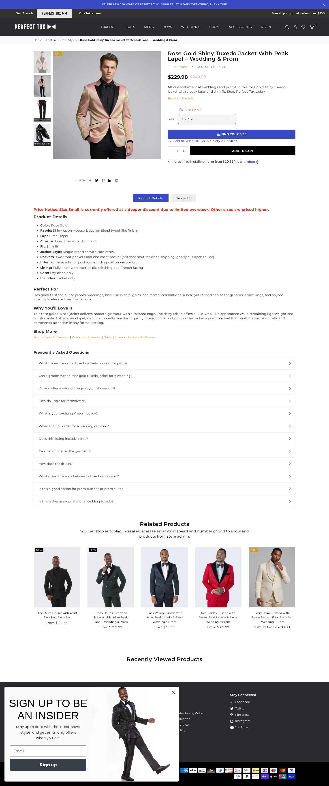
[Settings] (295, 26)
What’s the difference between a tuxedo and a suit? (79, 476)
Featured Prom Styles (61, 40)
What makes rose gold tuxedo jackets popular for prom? (83, 363)
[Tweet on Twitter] (96, 180)
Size (171, 119)
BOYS (167, 27)
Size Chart (192, 110)
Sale (58, 54)
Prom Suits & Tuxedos (51, 337)
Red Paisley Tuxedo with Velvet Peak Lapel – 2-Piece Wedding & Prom (218, 617)
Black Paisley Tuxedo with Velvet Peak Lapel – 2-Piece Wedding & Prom (165, 617)
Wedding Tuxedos (86, 337)
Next (157, 105)
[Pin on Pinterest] (103, 180)
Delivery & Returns (221, 141)
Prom (214, 27)
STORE (266, 27)
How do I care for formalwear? (62, 401)
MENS (149, 27)
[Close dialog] (173, 692)
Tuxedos (109, 27)
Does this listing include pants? (63, 438)
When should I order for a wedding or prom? (74, 426)
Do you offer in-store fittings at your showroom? (77, 388)
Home (38, 40)
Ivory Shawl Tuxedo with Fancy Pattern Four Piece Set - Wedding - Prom (272, 617)
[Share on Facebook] (90, 180)
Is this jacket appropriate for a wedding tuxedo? (76, 501)
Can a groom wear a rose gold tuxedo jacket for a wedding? (85, 376)
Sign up (48, 765)
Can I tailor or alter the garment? (65, 451)
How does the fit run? (55, 464)
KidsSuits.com (90, 13)
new (39, 550)
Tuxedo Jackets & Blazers (135, 337)
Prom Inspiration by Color (183, 713)
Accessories (240, 27)
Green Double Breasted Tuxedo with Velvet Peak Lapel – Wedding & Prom (111, 617)
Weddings (190, 27)
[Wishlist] (303, 26)
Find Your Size (233, 134)
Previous (57, 105)
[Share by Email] (116, 180)
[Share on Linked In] (109, 180)
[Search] (287, 26)
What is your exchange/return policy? (68, 413)
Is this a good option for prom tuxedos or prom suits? (81, 489)
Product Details (180, 98)
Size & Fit (183, 198)
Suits (130, 27)
